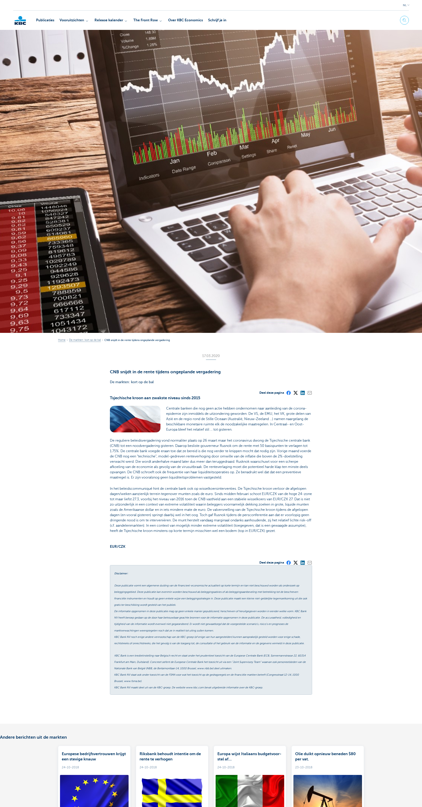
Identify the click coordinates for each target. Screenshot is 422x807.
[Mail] (309, 392)
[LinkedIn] (302, 392)
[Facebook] (288, 392)
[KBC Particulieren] (20, 20)
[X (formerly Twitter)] (295, 392)
